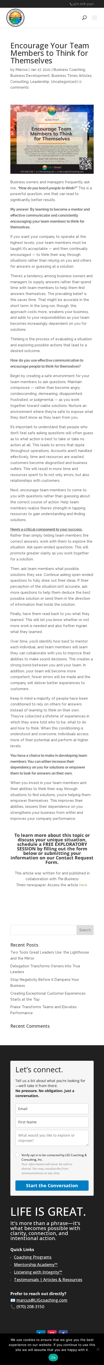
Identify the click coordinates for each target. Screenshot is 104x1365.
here (83, 885)
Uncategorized (63, 82)
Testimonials (26, 1279)
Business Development (30, 76)
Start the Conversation (52, 1185)
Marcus (22, 70)
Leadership (39, 82)
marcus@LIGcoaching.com (41, 1300)
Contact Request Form (69, 860)
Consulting (19, 82)
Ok (53, 1357)
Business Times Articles (71, 76)
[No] (97, 1349)
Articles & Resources (62, 1279)
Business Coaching (69, 70)
